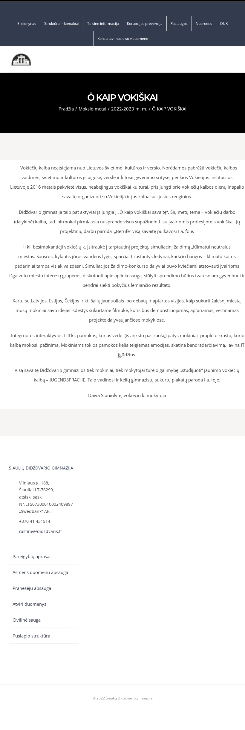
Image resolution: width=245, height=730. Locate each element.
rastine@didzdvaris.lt (40, 531)
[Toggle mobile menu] (233, 61)
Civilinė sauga (27, 620)
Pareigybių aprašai (31, 556)
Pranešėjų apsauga (32, 588)
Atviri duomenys (29, 604)
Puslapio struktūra (31, 636)
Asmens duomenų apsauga (40, 572)
